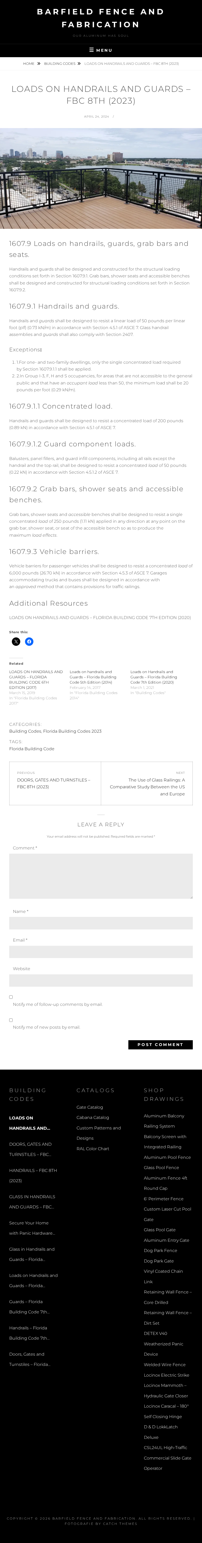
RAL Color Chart (93, 1148)
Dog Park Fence (160, 1250)
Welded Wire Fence (165, 1364)
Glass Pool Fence (161, 1167)
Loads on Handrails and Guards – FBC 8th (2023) (30, 1125)
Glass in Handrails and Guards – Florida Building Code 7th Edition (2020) (32, 1256)
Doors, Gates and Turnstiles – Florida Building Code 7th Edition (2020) (28, 1361)
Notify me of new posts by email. (46, 1027)
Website (21, 968)
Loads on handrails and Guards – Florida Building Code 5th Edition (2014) (93, 677)
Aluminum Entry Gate (166, 1240)
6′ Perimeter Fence (164, 1198)
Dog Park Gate (159, 1261)
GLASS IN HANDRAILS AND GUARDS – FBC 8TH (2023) (32, 1203)
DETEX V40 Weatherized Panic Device (163, 1344)
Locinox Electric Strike (166, 1375)
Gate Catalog (90, 1107)
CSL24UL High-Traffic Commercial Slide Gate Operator (167, 1458)
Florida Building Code (31, 748)
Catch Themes (120, 1524)
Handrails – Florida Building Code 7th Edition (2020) (28, 1334)
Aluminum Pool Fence (167, 1157)
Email (20, 940)
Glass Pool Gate (160, 1229)
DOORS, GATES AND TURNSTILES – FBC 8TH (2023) (30, 1151)
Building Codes (59, 63)
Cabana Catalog (93, 1117)
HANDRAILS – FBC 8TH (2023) (33, 1175)
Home (29, 63)
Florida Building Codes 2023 (72, 731)
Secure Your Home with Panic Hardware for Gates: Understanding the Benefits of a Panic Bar (32, 1229)
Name (20, 911)
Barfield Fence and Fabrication (94, 1518)
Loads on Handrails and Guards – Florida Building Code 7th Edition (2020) (153, 677)
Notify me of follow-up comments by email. (58, 1004)
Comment (25, 848)
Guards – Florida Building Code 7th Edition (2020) (28, 1308)
